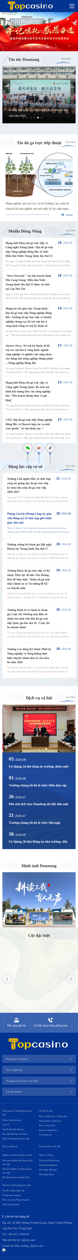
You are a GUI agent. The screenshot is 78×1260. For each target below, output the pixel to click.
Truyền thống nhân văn (13, 1190)
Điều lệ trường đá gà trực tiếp (16, 1138)
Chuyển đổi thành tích (49, 1160)
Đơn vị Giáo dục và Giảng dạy (53, 1116)
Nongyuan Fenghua (11, 1195)
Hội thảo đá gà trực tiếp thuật (15, 1177)
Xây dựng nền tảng (48, 1169)
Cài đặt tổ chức (46, 1111)
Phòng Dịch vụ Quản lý (50, 1121)
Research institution (48, 1130)
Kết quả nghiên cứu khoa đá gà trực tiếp (16, 1171)
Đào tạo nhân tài (10, 1146)
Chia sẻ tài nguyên (10, 1204)
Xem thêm (66, 59)
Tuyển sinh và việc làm (50, 1146)
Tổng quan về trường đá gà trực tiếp (17, 1113)
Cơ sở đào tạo (45, 1134)
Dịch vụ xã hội (46, 1155)
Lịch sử (5, 1124)
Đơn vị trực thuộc (47, 1125)
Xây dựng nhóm (46, 1174)
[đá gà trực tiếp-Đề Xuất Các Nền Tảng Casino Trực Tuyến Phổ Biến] (39, 31)
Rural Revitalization (48, 1165)
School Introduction (11, 1120)
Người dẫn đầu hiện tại (13, 1129)
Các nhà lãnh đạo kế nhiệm (15, 1134)
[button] (23, 117)
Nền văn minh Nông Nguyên (15, 1200)
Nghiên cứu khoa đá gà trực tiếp (17, 1155)
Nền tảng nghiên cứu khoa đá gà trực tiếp (17, 1162)
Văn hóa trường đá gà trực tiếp (16, 1185)
